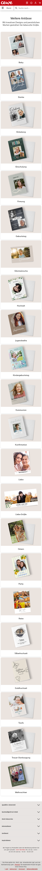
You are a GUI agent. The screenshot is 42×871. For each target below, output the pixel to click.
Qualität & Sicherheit (8, 805)
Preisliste (17, 865)
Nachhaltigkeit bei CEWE (10, 812)
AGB (6, 869)
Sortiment (5, 833)
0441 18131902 (20, 850)
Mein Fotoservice (7, 819)
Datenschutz (13, 869)
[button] (35, 3)
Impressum (22, 869)
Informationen (6, 826)
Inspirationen (6, 840)
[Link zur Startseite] (9, 2)
